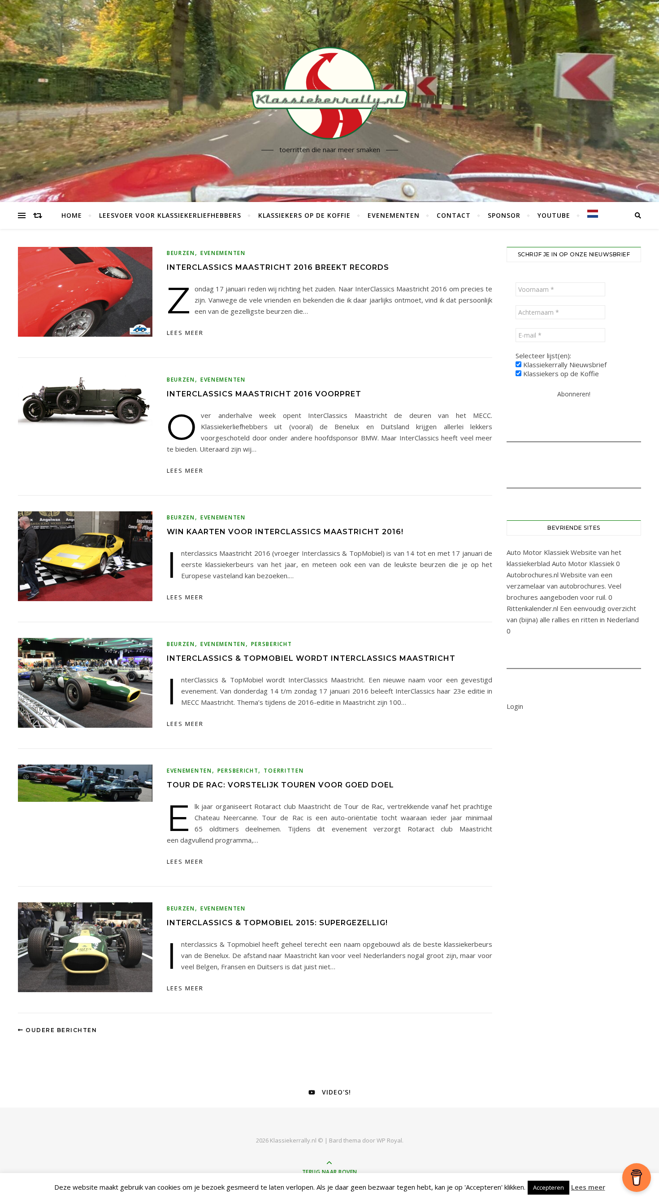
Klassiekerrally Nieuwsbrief (564, 364)
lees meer (185, 333)
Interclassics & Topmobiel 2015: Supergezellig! (277, 923)
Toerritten (283, 770)
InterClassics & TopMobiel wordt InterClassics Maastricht (311, 658)
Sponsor (504, 215)
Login (515, 706)
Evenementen (394, 215)
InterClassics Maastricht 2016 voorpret (264, 394)
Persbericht (271, 644)
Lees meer (588, 1186)
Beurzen (181, 253)
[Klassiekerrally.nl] (329, 93)
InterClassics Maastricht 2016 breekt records (278, 267)
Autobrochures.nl (533, 574)
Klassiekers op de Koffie (304, 215)
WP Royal (389, 1140)
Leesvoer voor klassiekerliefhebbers (170, 215)
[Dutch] (589, 214)
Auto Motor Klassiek (538, 552)
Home (71, 215)
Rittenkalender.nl (532, 608)
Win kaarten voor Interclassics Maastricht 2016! (285, 531)
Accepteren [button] (548, 1187)
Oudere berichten (60, 1030)
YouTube (554, 215)
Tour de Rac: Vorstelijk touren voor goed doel (280, 785)
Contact (454, 215)
